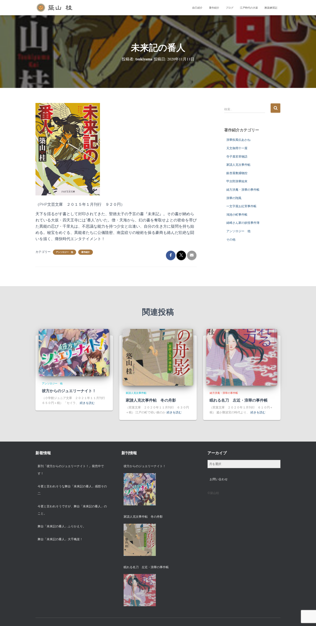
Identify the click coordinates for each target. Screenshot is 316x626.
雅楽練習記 (270, 7)
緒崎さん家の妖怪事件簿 (242, 222)
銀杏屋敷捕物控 (236, 173)
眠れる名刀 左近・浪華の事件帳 (239, 400)
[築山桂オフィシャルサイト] (54, 7)
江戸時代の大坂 (249, 7)
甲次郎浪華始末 (236, 181)
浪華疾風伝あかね (238, 139)
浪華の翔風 (233, 198)
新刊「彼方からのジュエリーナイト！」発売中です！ (71, 469)
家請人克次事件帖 (238, 164)
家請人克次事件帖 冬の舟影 (151, 400)
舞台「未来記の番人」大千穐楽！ (60, 539)
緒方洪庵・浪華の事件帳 (242, 189)
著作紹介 (214, 7)
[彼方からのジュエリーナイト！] (74, 352)
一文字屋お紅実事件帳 (241, 206)
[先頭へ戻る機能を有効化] (307, 617)
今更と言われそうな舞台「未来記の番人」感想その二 (72, 490)
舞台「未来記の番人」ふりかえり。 (62, 526)
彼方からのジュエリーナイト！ (69, 390)
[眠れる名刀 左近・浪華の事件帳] (241, 357)
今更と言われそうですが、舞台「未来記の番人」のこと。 (72, 510)
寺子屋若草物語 (236, 156)
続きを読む (87, 403)
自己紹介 (197, 7)
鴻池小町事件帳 (236, 214)
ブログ (229, 7)
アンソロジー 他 (64, 252)
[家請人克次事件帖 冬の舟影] (158, 357)
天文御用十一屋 (236, 148)
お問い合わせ (219, 479)
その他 (230, 239)
